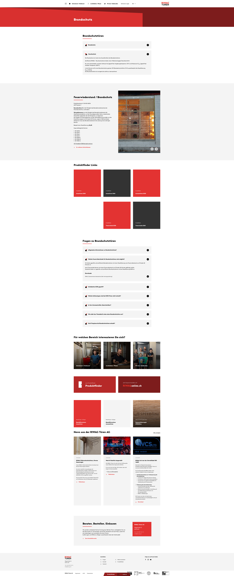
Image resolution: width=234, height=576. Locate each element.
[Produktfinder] (110, 574)
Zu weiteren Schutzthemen (83, 147)
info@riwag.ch (138, 533)
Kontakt (104, 561)
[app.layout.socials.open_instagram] (148, 559)
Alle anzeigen (156, 432)
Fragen (104, 559)
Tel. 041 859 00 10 (139, 532)
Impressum (77, 573)
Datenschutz (90, 573)
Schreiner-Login (125, 3)
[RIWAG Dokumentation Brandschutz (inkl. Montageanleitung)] (117, 276)
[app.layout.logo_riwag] (165, 3)
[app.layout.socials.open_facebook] (145, 559)
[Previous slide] (152, 149)
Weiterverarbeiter (121, 559)
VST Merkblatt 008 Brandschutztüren (83, 143)
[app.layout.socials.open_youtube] (150, 559)
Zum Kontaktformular (91, 538)
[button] (66, 3)
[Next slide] (156, 149)
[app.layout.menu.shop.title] (124, 574)
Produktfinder (120, 561)
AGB (84, 573)
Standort (104, 564)
